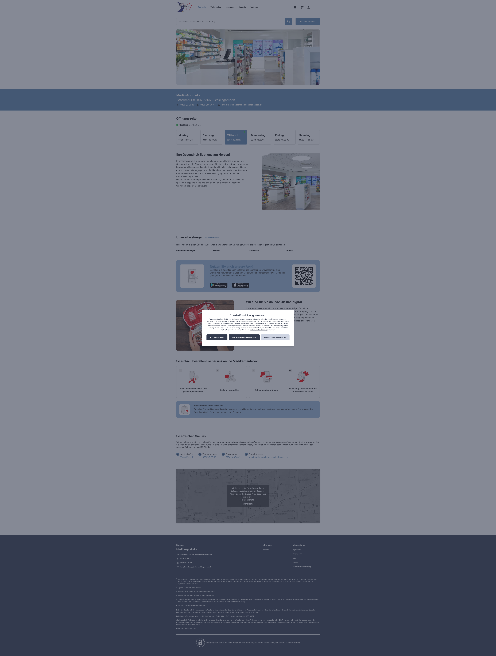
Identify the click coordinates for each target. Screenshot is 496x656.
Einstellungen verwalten (275, 337)
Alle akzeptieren (217, 337)
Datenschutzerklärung (258, 330)
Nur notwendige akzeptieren (244, 337)
